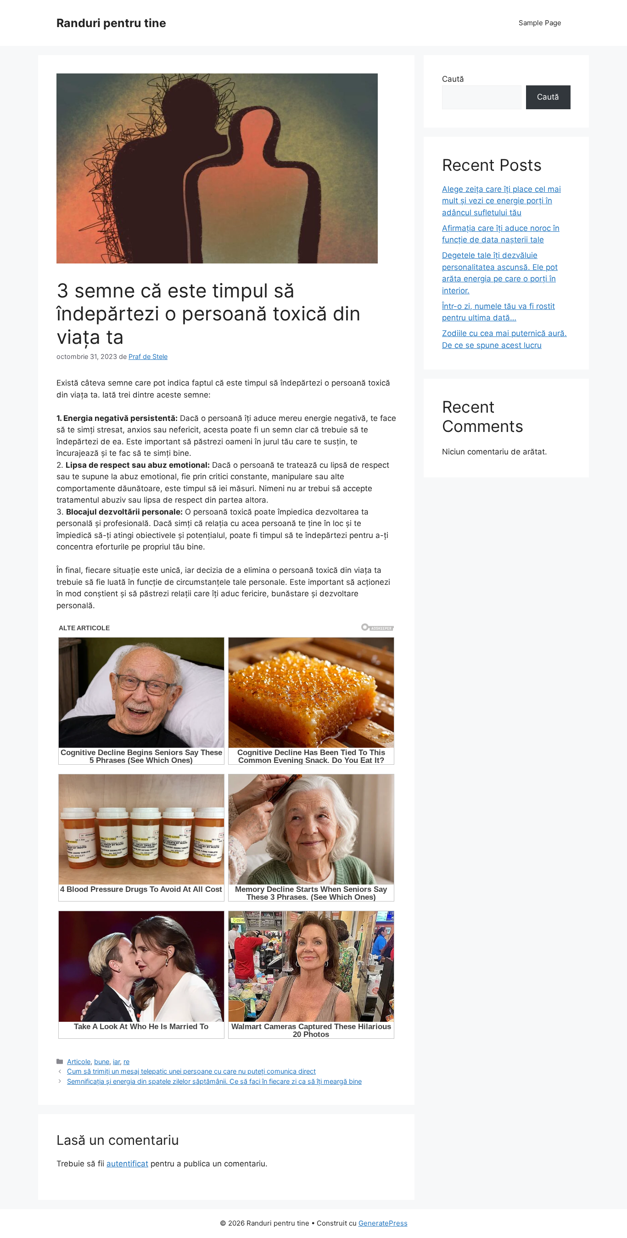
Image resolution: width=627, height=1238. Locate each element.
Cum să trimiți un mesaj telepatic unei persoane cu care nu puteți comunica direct (191, 1071)
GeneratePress (383, 1223)
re (126, 1061)
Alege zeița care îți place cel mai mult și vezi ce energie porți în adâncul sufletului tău (501, 201)
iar (116, 1061)
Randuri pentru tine (111, 23)
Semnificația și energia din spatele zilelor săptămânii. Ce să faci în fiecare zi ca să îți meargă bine (214, 1081)
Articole (78, 1061)
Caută (453, 79)
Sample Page (540, 22)
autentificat (127, 1163)
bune (101, 1061)
